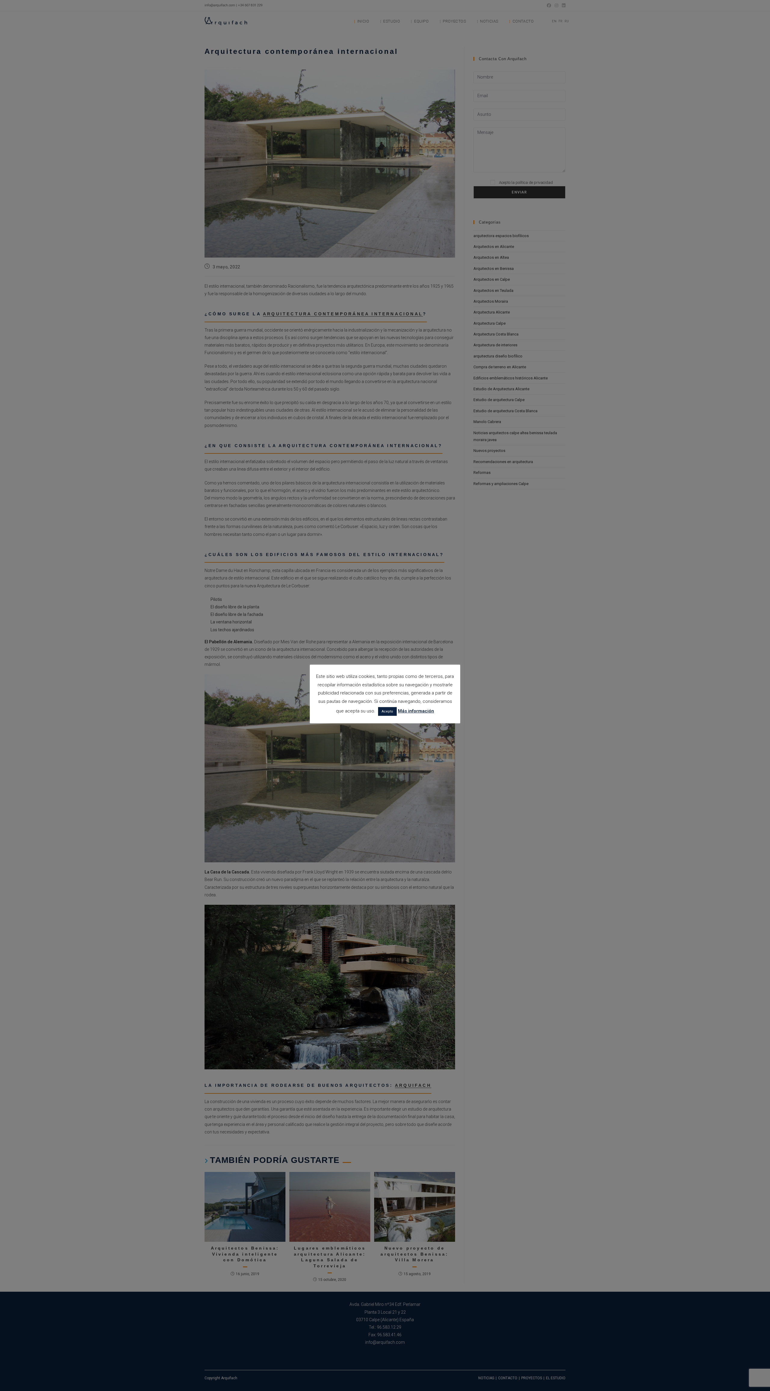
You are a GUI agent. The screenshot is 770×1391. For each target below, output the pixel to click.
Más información (416, 711)
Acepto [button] (387, 711)
